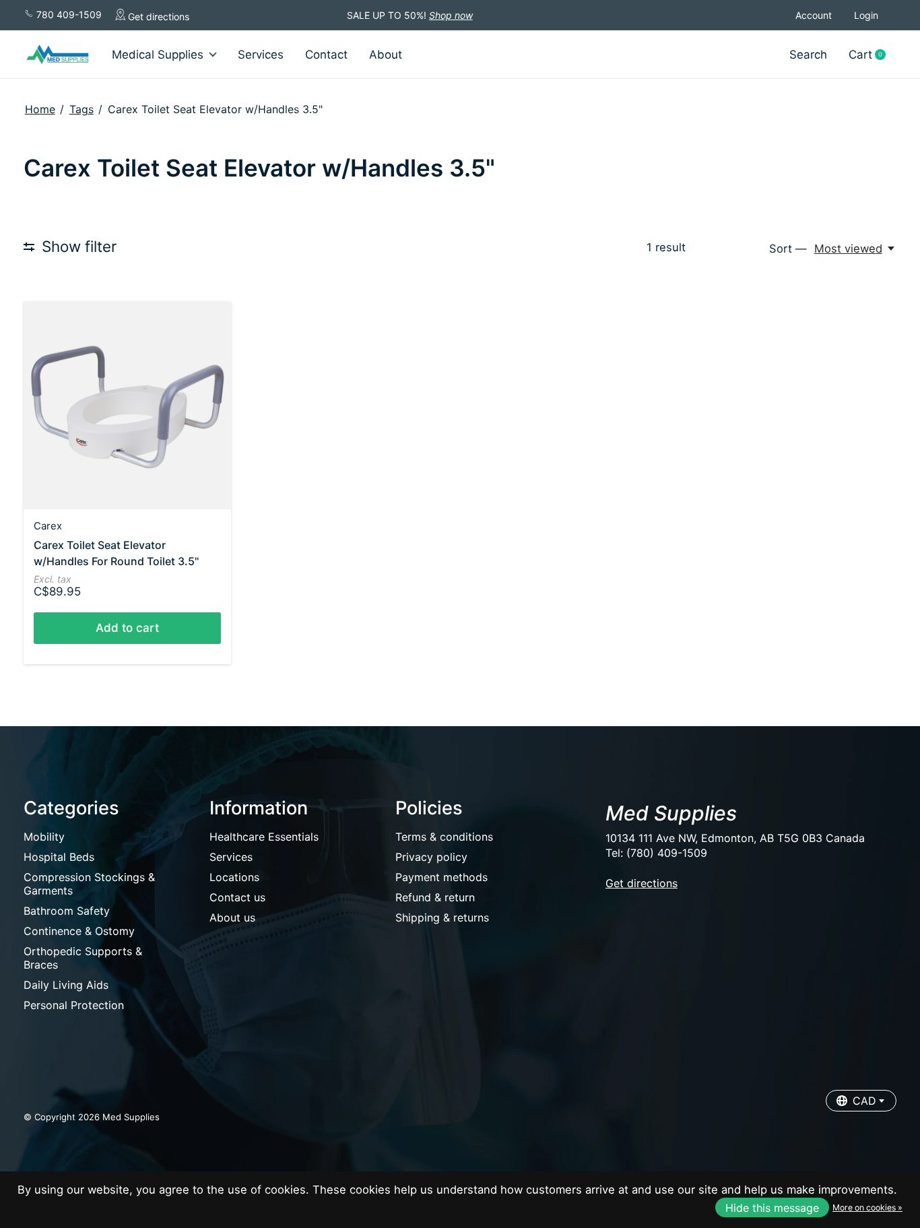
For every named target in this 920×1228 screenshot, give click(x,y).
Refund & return (435, 897)
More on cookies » (867, 1207)
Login (866, 15)
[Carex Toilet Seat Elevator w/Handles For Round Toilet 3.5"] (127, 405)
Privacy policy (431, 857)
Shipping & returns (442, 917)
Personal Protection (74, 1005)
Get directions (157, 16)
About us (232, 917)
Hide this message (772, 1208)
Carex (48, 525)
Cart (872, 55)
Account (813, 15)
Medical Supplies (157, 54)
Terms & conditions (444, 836)
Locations (234, 877)
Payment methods (441, 877)
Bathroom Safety (67, 910)
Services (261, 54)
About (385, 54)
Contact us (237, 897)
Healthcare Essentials (264, 836)
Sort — (788, 248)
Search (808, 54)
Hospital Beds (59, 857)
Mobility (44, 836)
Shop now (451, 15)
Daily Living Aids (66, 985)
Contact (326, 54)
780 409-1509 (68, 14)
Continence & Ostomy (79, 931)
